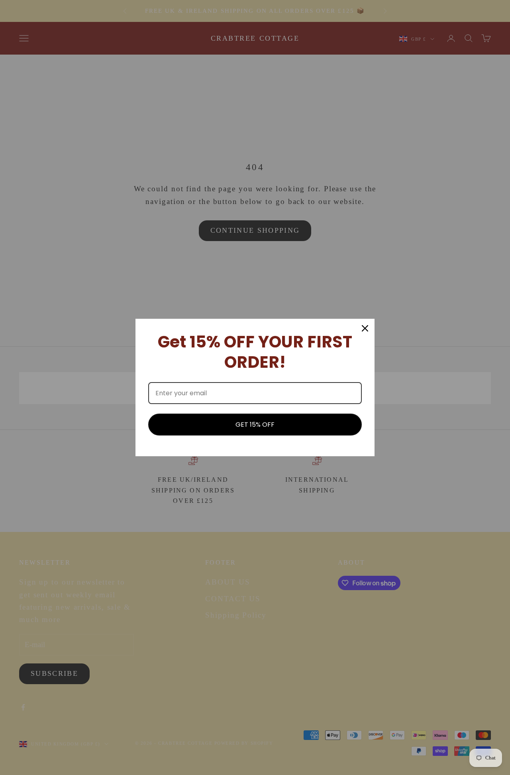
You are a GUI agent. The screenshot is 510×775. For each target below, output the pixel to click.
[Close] (365, 328)
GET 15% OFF (255, 424)
